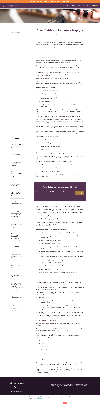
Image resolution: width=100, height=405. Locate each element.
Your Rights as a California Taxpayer (16, 247)
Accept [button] (65, 402)
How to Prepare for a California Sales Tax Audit (16, 194)
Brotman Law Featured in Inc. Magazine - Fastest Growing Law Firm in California (50, 1)
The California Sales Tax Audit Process (16, 185)
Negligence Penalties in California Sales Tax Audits (16, 297)
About (78, 5)
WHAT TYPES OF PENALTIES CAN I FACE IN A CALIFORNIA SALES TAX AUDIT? (17, 286)
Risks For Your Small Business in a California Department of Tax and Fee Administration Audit (17, 175)
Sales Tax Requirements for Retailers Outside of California (17, 275)
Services (65, 5)
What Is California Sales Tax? (15, 155)
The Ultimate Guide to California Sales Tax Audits (17, 146)
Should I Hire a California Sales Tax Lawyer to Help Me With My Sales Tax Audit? (16, 215)
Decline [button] (69, 402)
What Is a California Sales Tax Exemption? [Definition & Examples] (16, 308)
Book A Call (95, 5)
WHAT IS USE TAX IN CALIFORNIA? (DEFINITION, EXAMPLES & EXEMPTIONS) (16, 237)
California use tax (45, 48)
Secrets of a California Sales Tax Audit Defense (16, 225)
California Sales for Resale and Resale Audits (15, 265)
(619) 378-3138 (13, 393)
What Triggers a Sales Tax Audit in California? (16, 163)
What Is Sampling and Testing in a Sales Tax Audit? (16, 256)
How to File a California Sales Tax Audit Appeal (16, 203)
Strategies (72, 5)
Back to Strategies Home (17, 32)
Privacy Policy (40, 398)
